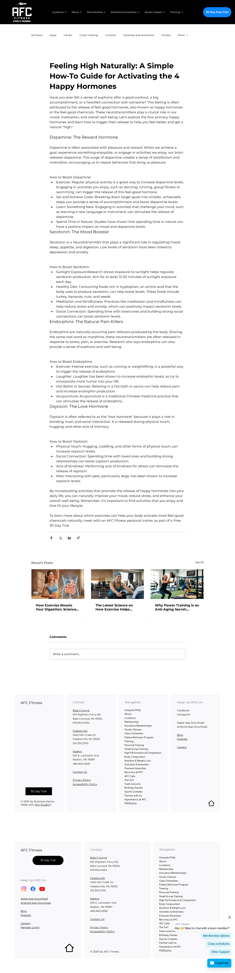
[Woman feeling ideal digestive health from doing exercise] (57, 584)
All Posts (36, 35)
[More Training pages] (182, 12)
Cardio (68, 35)
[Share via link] (78, 538)
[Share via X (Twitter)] (60, 538)
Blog (180, 735)
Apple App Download (34, 898)
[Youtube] (42, 889)
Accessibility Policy (85, 784)
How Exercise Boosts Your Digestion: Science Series (56, 607)
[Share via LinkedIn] (69, 538)
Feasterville (80, 731)
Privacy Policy (82, 780)
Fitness (166, 35)
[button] (39, 791)
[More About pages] (81, 12)
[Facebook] (33, 889)
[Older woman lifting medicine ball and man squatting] (177, 584)
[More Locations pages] (65, 12)
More (181, 35)
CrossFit (110, 35)
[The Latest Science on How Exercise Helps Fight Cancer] (117, 584)
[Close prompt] (229, 917)
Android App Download (36, 903)
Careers (182, 747)
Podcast (182, 739)
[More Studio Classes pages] (164, 12)
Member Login (30, 927)
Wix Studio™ (43, 804)
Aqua (53, 35)
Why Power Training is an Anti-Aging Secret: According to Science (177, 607)
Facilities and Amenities (138, 35)
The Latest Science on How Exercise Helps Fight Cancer (114, 607)
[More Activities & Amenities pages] (139, 12)
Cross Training (88, 35)
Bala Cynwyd (81, 710)
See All (199, 562)
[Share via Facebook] (51, 538)
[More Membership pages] (105, 12)
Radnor (77, 751)
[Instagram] (24, 889)
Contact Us (80, 772)
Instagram (183, 714)
